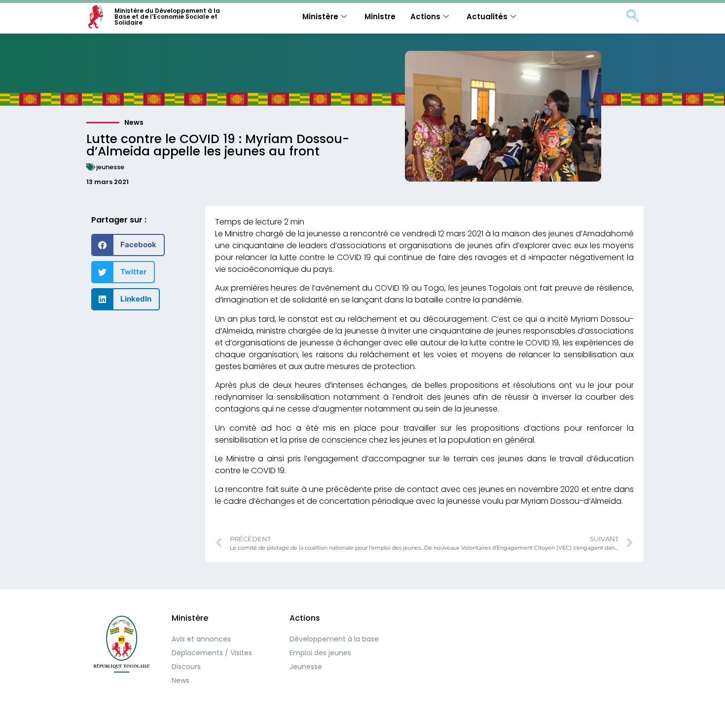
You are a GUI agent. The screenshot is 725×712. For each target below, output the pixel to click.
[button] (128, 245)
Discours (186, 667)
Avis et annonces (201, 639)
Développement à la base (334, 639)
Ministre (380, 16)
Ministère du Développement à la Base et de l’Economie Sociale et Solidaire (167, 16)
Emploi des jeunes (320, 653)
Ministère (320, 16)
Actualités (487, 16)
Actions (425, 16)
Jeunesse (306, 667)
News (134, 122)
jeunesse (110, 167)
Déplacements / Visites (212, 653)
